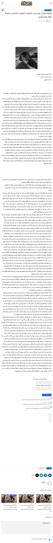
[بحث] (2, 3)
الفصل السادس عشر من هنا (40, 379)
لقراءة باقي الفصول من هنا (43, 385)
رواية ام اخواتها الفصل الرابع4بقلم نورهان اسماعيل (38, 408)
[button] (45, 475)
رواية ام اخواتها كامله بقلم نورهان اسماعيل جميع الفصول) (36, 404)
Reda (47, 21)
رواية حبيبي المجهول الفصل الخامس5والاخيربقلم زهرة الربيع (36, 399)
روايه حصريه (48, 10)
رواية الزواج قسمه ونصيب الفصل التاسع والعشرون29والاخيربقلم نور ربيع (44, 508)
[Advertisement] (26, 37)
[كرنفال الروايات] (26, 3)
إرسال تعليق (46, 523)
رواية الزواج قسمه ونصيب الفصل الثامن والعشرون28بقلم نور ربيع (27, 507)
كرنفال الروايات (34, 539)
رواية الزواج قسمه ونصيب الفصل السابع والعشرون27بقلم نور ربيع (10, 507)
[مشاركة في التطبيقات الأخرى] (33, 475)
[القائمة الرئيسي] (51, 3)
